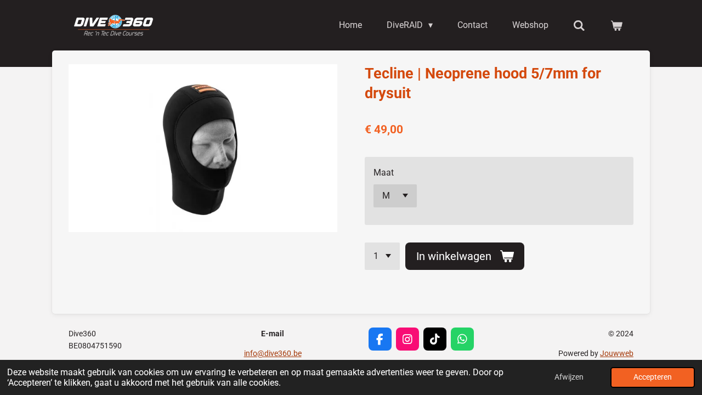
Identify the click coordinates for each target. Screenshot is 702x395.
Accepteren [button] (652, 377)
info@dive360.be (273, 353)
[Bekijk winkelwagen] (616, 25)
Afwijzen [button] (569, 377)
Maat (383, 172)
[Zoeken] (579, 25)
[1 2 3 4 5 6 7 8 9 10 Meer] (382, 256)
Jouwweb (616, 353)
